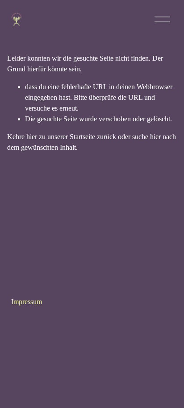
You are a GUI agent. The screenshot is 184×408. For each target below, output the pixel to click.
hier (31, 136)
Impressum (26, 301)
